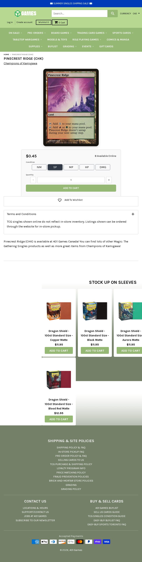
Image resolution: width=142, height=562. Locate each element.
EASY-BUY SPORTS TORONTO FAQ (106, 524)
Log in (10, 22)
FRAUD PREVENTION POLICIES (71, 476)
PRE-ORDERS (35, 32)
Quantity (29, 175)
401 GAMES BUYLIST (106, 508)
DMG (103, 167)
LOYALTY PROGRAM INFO (71, 468)
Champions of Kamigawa (20, 63)
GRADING (68, 46)
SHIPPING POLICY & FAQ (71, 447)
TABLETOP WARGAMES (26, 39)
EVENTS (86, 46)
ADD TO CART (58, 350)
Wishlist (43, 22)
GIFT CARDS (106, 46)
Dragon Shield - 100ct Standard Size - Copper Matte (59, 335)
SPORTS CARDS (121, 32)
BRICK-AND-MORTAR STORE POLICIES (71, 480)
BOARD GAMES (60, 32)
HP (87, 167)
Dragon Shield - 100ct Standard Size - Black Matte (95, 335)
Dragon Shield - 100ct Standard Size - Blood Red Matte (59, 404)
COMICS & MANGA (118, 39)
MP (71, 167)
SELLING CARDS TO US (71, 460)
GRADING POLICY (71, 489)
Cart (62, 22)
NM (39, 167)
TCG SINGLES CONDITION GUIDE (106, 516)
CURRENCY (125, 13)
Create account (24, 22)
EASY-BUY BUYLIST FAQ (107, 520)
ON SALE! (14, 32)
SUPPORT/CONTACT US (35, 512)
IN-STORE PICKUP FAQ (71, 451)
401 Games (76, 550)
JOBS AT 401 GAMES (35, 516)
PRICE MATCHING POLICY (71, 472)
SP (55, 167)
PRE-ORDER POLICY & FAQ (71, 455)
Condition (30, 162)
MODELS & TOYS (57, 39)
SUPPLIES (34, 46)
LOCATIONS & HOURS (35, 508)
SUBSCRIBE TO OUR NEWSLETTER (35, 520)
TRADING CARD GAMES (90, 32)
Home (6, 54)
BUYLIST (53, 46)
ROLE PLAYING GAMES (85, 39)
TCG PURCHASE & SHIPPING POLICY (71, 464)
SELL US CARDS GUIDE (107, 512)
